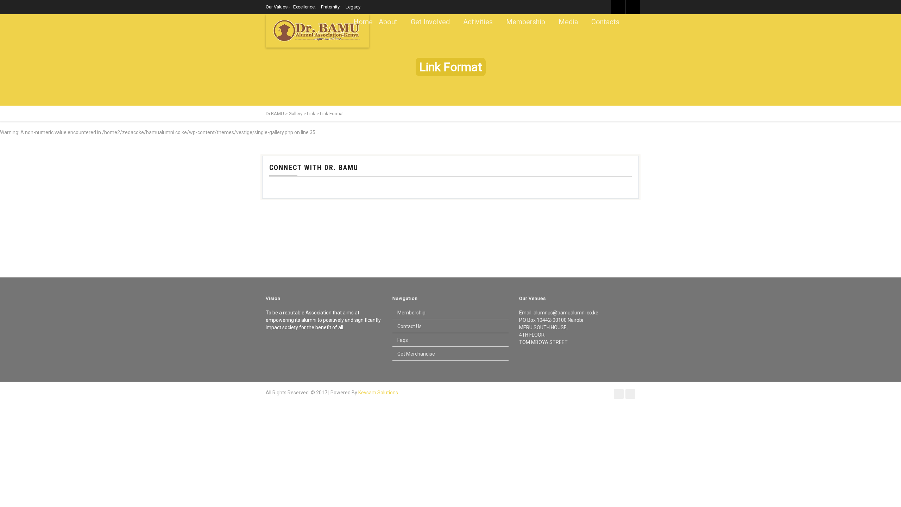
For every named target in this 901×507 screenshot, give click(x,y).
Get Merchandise (416, 354)
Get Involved (430, 22)
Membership (525, 22)
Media (568, 22)
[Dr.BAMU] (317, 31)
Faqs (402, 340)
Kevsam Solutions (378, 392)
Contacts (605, 22)
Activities (478, 22)
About (388, 22)
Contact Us (409, 326)
